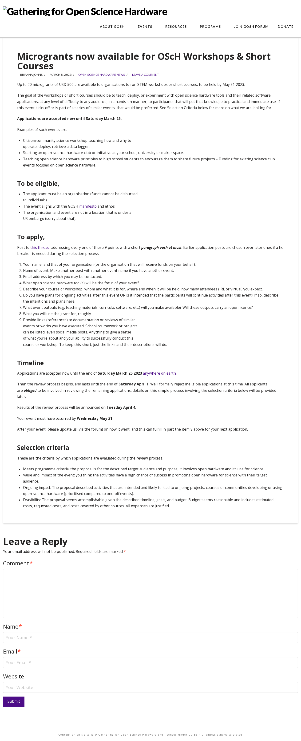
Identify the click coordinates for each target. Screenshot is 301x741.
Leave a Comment (145, 74)
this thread (39, 247)
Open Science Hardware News (101, 74)
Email (12, 651)
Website (13, 676)
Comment (18, 563)
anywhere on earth (159, 373)
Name (12, 626)
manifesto (88, 206)
